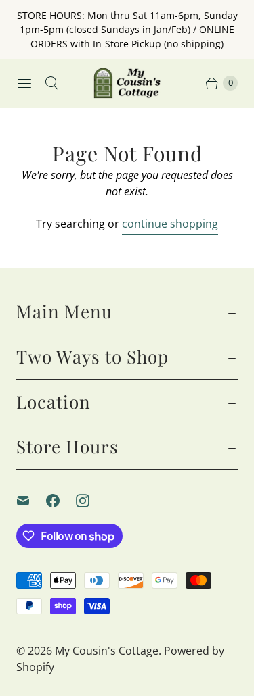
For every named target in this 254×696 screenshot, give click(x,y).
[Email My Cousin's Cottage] (31, 501)
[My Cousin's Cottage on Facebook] (61, 501)
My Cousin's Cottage (106, 650)
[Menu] (24, 83)
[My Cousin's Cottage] (127, 83)
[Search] (51, 83)
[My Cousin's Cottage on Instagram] (91, 501)
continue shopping (170, 223)
